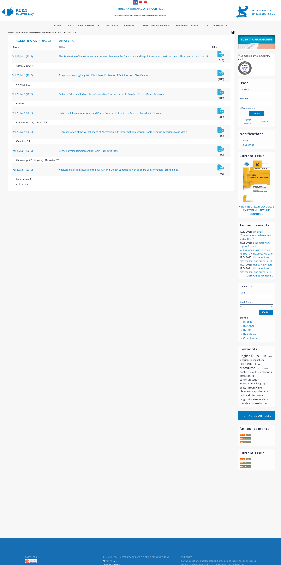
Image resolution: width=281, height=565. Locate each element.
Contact (130, 25)
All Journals (217, 25)
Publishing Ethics (156, 25)
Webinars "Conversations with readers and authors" (255, 235)
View (245, 140)
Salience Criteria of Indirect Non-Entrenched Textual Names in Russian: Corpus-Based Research (111, 94)
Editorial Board (188, 25)
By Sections (249, 334)
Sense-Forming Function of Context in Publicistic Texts (89, 150)
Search (242, 292)
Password (244, 98)
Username (244, 89)
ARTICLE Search (110, 561)
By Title (247, 330)
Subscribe (248, 144)
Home (57, 25)
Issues (110, 25)
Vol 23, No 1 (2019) (22, 56)
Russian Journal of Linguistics (140, 12)
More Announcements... (259, 275)
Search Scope (245, 302)
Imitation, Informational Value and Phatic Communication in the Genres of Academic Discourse (111, 113)
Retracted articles (256, 416)
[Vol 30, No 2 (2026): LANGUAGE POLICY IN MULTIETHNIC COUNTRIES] (256, 201)
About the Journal (82, 25)
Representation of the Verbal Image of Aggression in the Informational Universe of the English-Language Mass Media (123, 132)
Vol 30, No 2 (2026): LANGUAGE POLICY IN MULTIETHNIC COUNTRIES (256, 210)
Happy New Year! (262, 264)
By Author (248, 325)
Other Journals (251, 338)
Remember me (248, 108)
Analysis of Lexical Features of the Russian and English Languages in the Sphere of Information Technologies (118, 169)
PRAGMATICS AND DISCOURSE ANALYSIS (59, 32)
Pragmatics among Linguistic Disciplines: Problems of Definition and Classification (104, 75)
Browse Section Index (31, 32)
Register (265, 121)
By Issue (247, 321)
